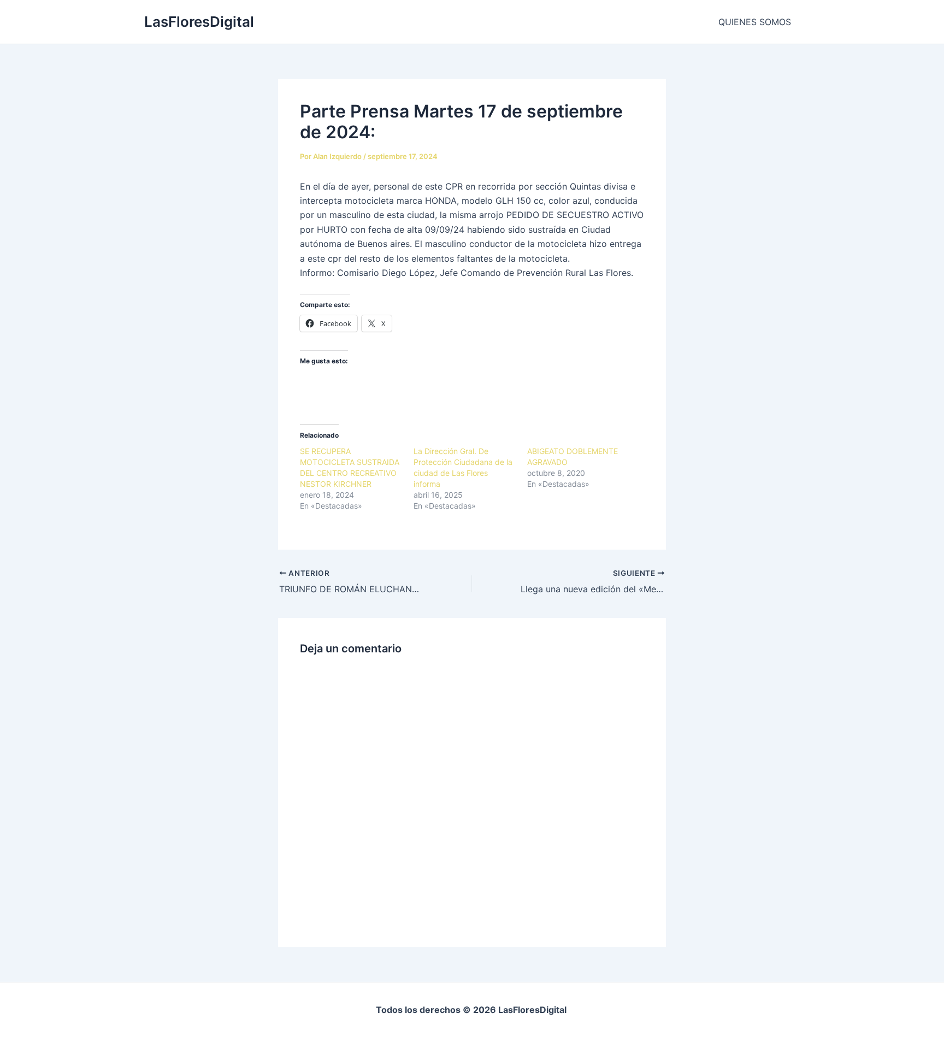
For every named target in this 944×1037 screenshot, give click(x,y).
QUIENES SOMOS (754, 21)
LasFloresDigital (199, 21)
